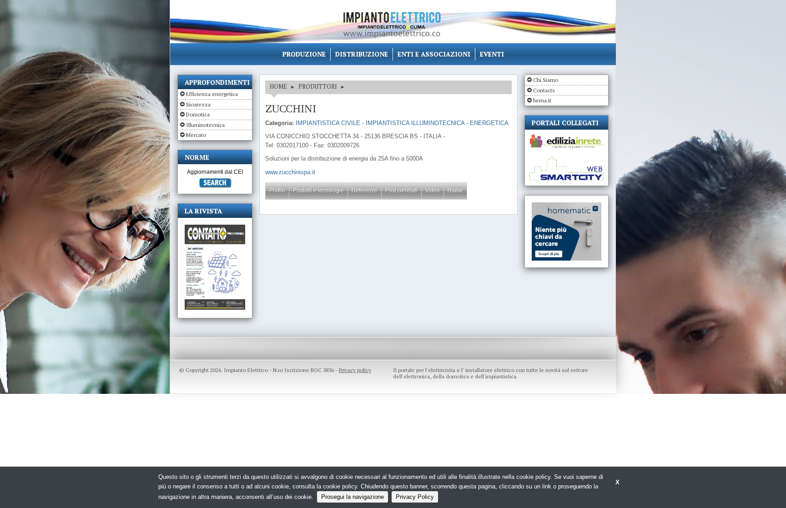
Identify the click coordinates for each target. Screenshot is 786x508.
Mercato (196, 134)
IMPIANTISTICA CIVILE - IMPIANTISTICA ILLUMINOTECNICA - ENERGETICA (402, 123)
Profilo (277, 190)
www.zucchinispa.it (290, 172)
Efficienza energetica (212, 94)
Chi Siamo (545, 79)
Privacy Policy (415, 496)
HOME (278, 86)
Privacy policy (355, 370)
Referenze (365, 190)
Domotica (198, 114)
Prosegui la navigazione (352, 496)
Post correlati (401, 190)
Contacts (544, 90)
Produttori (317, 86)
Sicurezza (198, 104)
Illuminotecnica (205, 124)
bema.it (542, 100)
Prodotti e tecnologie (318, 190)
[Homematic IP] (566, 206)
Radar (455, 190)
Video (432, 190)
